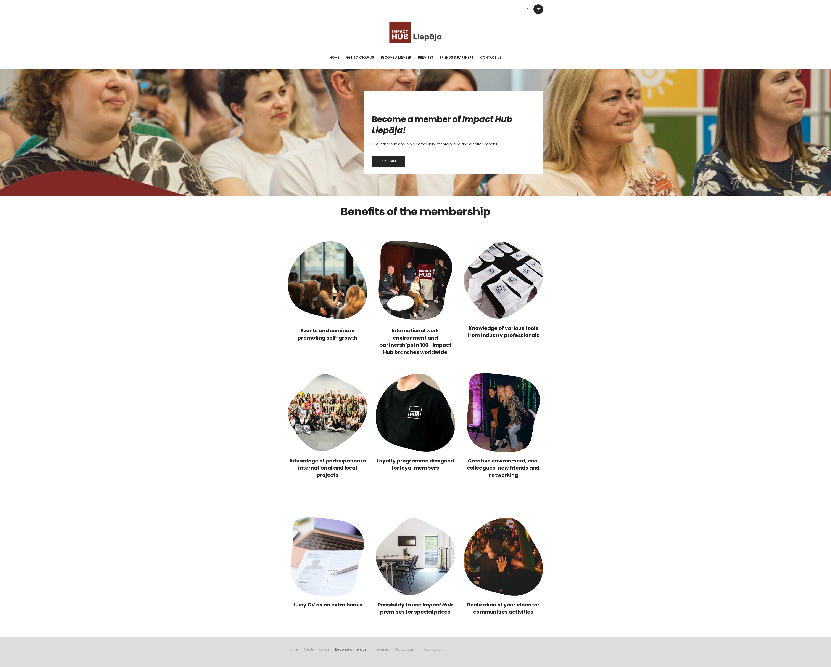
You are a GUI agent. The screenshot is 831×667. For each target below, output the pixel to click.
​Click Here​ (388, 161)
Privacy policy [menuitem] (431, 649)
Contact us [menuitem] (490, 57)
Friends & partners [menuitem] (456, 57)
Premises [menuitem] (425, 57)
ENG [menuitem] (538, 9)
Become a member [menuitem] (396, 57)
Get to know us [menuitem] (360, 57)
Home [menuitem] (334, 57)
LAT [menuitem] (528, 9)
